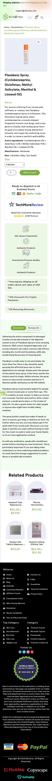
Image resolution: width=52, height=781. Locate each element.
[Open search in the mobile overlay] (42, 17)
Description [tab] (18, 328)
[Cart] (36, 17)
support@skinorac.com (26, 11)
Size (7, 159)
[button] (38, 42)
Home (6, 27)
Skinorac (30, 759)
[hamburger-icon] (30, 17)
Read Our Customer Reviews (26, 213)
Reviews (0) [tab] (33, 328)
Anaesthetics (17, 27)
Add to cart (29, 173)
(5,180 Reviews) (31, 216)
